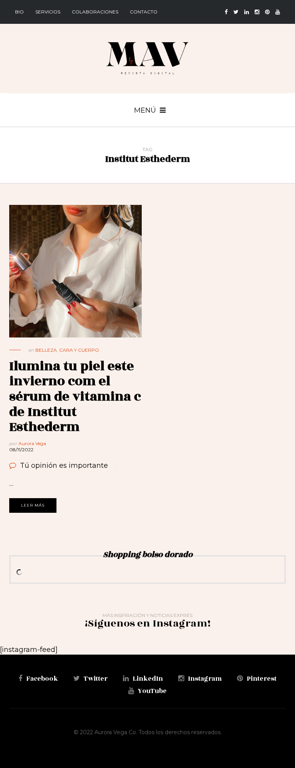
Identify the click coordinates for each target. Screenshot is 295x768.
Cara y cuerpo (79, 350)
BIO (19, 12)
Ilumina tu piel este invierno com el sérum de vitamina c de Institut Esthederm (75, 396)
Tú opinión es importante (64, 465)
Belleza (46, 350)
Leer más (33, 505)
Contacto (143, 12)
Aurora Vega (32, 443)
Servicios (47, 12)
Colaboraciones (95, 12)
